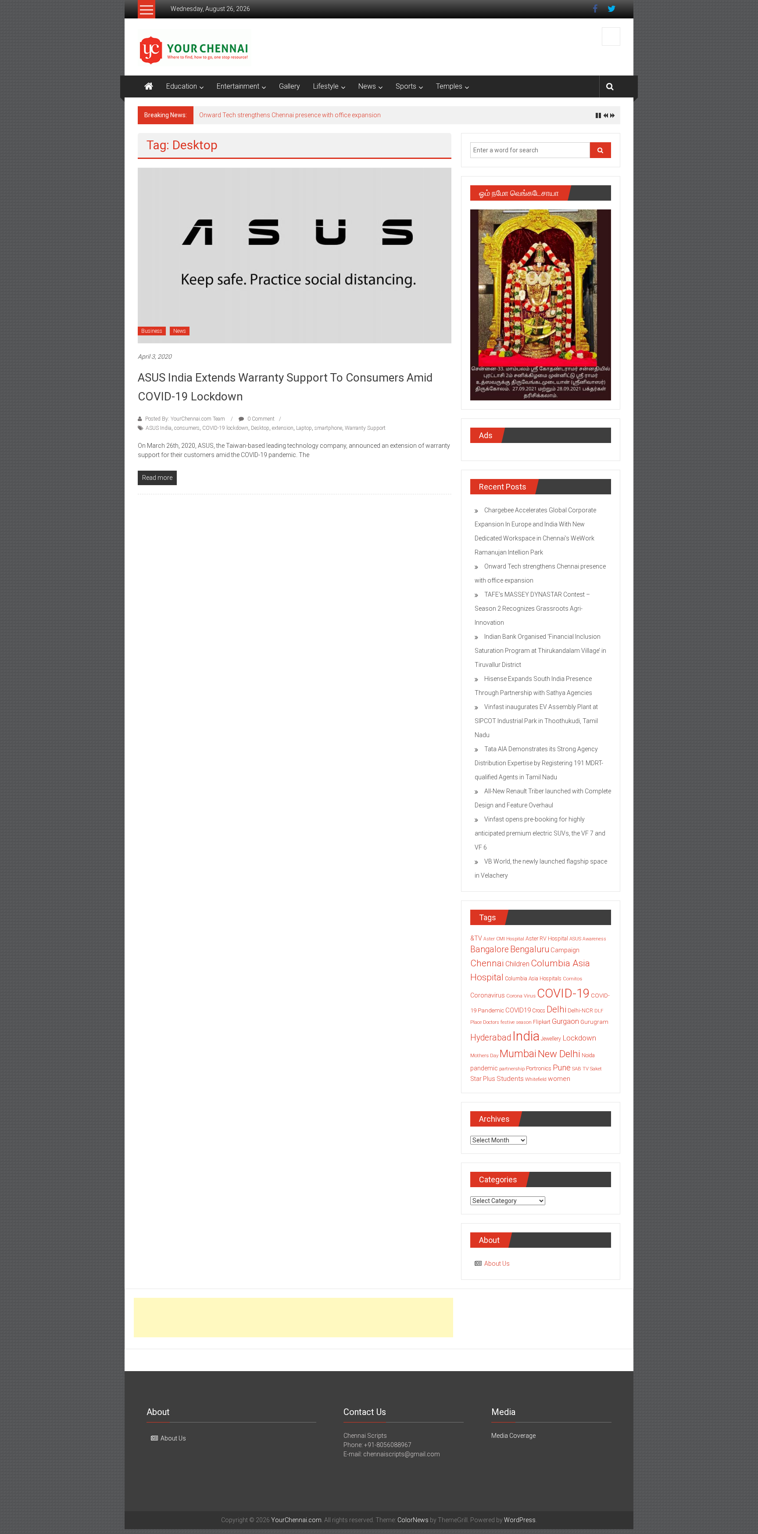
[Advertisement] (293, 1317)
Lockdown (579, 1037)
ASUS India (159, 428)
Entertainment (238, 86)
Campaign (565, 950)
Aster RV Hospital (547, 938)
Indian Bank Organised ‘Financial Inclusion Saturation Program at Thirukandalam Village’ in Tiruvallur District (540, 650)
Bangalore (489, 949)
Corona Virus (521, 996)
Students (510, 1079)
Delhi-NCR (580, 1010)
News (367, 86)
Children (517, 964)
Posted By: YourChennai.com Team (185, 419)
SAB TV (580, 1069)
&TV (476, 938)
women (559, 1079)
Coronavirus (487, 995)
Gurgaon (565, 1021)
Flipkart (542, 1022)
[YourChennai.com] (149, 86)
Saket (596, 1069)
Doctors (491, 1022)
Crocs (538, 1011)
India (526, 1036)
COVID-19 (563, 993)
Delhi (556, 1009)
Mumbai (518, 1054)
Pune (562, 1067)
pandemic (484, 1068)
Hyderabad (490, 1038)
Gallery (289, 86)
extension (282, 428)
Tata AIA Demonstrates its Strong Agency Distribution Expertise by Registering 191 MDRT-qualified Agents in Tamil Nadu (539, 763)
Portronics (538, 1068)
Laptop (304, 428)
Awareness (594, 939)
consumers (187, 428)
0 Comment (260, 419)
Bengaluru (529, 949)
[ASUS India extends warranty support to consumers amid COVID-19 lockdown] (294, 255)
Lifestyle (326, 86)
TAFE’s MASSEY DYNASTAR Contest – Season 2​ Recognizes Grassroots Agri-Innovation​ (532, 608)
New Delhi (559, 1053)
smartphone (328, 428)
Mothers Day (484, 1055)
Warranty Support (365, 428)
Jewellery (551, 1039)
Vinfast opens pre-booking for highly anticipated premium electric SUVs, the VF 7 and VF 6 (540, 833)
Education (181, 86)
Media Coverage (513, 1435)
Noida (588, 1055)
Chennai (487, 963)
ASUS (575, 939)
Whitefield (536, 1079)
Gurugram (594, 1021)
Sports (406, 86)
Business (151, 331)
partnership (512, 1069)
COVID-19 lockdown (225, 428)
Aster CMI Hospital (503, 939)
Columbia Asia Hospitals (533, 979)
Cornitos (572, 979)
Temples (449, 86)
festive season (516, 1022)
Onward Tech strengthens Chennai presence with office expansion (290, 115)
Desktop (260, 428)
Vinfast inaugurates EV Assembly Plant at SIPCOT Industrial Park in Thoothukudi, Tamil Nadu (536, 720)
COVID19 (518, 1010)
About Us (497, 1263)
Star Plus (482, 1078)
